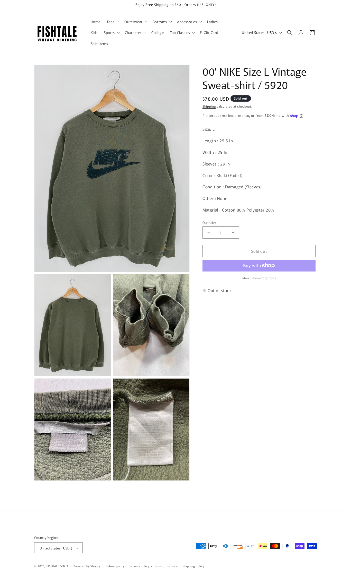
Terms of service (166, 566)
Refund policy (115, 566)
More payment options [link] (259, 278)
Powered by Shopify (87, 566)
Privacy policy (139, 566)
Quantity (209, 222)
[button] (112, 21)
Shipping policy (193, 566)
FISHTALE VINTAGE (59, 566)
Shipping (209, 106)
